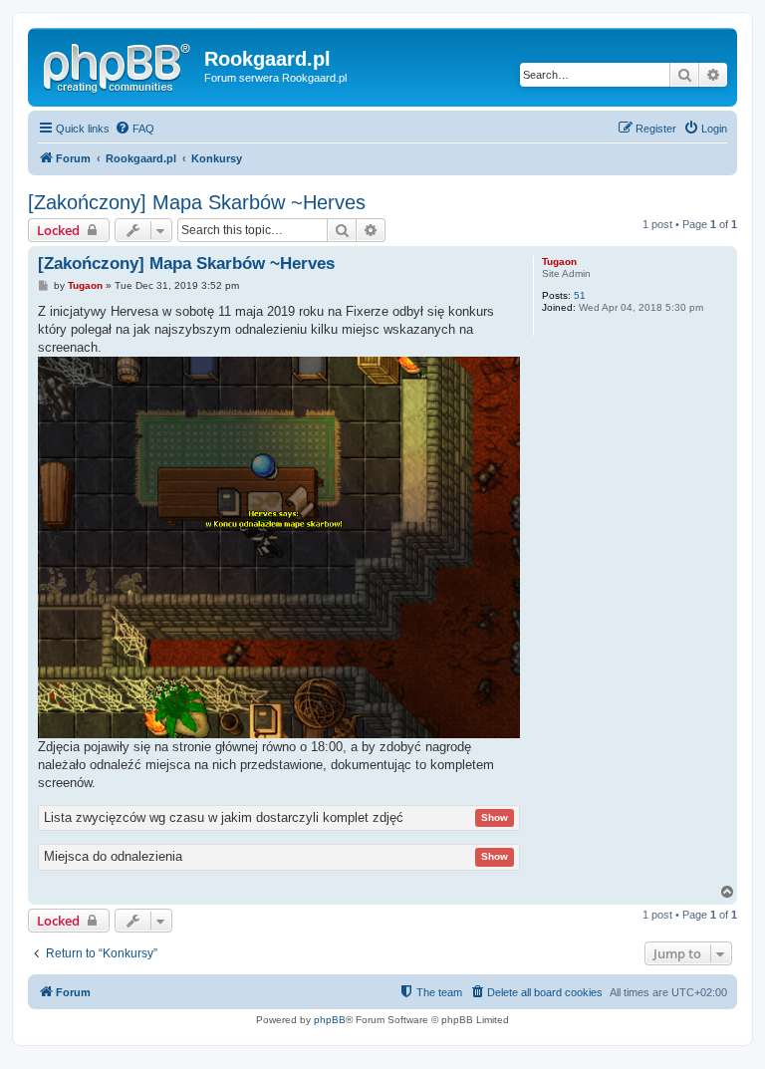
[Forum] (118, 65)
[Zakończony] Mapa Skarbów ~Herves (197, 202)
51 (580, 295)
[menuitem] (134, 128)
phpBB (330, 1019)
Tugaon (559, 261)
